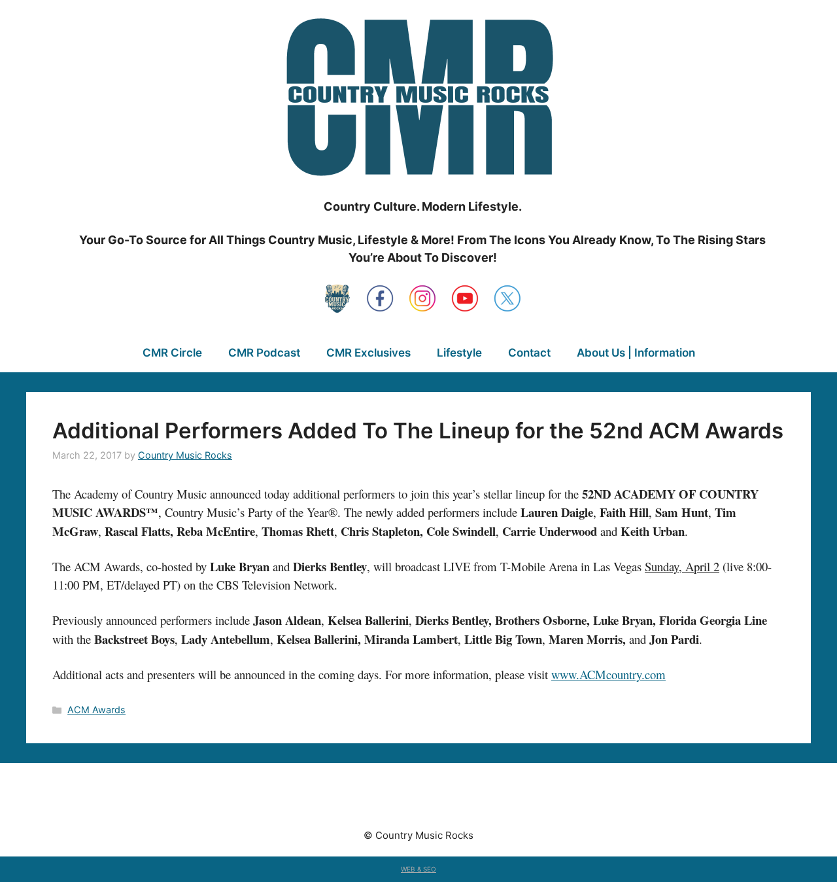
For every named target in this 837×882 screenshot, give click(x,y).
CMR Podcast (264, 352)
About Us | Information (636, 352)
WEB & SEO (418, 869)
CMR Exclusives (368, 352)
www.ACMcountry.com (608, 674)
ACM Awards (96, 709)
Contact (529, 352)
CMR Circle (172, 352)
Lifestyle (459, 352)
